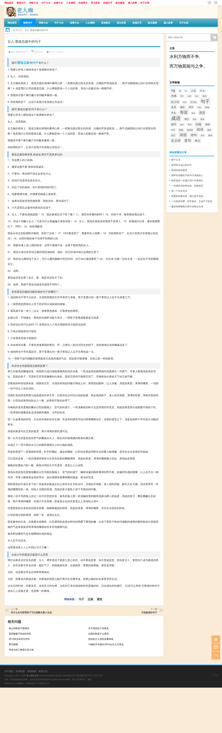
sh (180, 90)
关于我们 (8, 671)
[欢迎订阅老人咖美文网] (216, 3)
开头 (173, 112)
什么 (202, 90)
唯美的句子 (21, 52)
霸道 (20, 62)
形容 (184, 112)
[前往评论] (215, 647)
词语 (183, 134)
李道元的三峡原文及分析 (21, 649)
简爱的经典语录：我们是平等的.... (188, 196)
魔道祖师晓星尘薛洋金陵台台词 (187, 206)
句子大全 (46, 2)
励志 (205, 95)
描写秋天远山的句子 (181, 164)
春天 (182, 124)
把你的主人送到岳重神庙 (100, 638)
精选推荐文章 (69, 675)
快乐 (193, 113)
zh (186, 90)
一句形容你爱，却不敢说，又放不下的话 (191, 201)
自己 (173, 135)
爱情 (207, 124)
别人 (197, 96)
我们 (186, 119)
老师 (209, 129)
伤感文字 (107, 2)
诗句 (194, 135)
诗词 (202, 135)
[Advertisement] (97, 710)
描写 (173, 124)
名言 (173, 107)
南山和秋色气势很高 (19, 628)
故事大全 (58, 2)
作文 (182, 96)
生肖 (173, 129)
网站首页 (8, 2)
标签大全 (43, 671)
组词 (200, 129)
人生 (193, 90)
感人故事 (132, 2)
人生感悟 (70, 2)
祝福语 (190, 129)
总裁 (26, 62)
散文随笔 (120, 2)
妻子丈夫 (175, 159)
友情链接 (20, 671)
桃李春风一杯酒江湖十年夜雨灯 (187, 180)
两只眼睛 (13, 644)
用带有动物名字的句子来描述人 (187, 175)
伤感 (173, 96)
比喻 (198, 124)
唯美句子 (21, 2)
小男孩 (215, 675)
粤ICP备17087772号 (94, 675)
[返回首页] (215, 639)
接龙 (202, 119)
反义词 (175, 102)
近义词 (175, 140)
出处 (189, 96)
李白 (190, 124)
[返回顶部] (215, 655)
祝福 (181, 129)
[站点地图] (209, 3)
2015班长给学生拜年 (19, 638)
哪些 (182, 107)
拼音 (194, 119)
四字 (191, 107)
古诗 (184, 102)
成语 (176, 117)
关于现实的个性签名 (98, 628)
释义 (197, 140)
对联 (199, 107)
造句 (187, 140)
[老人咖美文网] (21, 6)
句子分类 (144, 2)
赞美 (210, 135)
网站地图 (80, 675)
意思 (202, 112)
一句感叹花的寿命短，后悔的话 (187, 185)
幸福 (207, 107)
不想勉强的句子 (149, 612)
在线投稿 (31, 671)
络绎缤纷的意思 (179, 170)
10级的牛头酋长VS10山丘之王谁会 (106, 644)
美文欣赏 (95, 2)
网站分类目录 (56, 675)
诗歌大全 (33, 2)
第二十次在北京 (179, 190)
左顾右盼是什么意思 (98, 633)
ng (173, 90)
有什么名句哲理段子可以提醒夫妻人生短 (31, 612)
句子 (36, 62)
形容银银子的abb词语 (20, 633)
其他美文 (83, 2)
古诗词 (193, 102)
